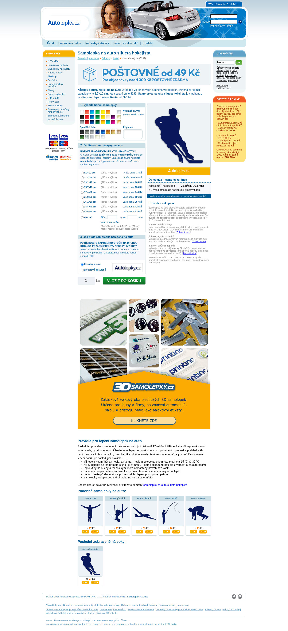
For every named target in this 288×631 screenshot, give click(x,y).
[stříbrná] (118, 111)
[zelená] (97, 117)
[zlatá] (118, 117)
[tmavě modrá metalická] (97, 131)
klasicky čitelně (92, 264)
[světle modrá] (92, 111)
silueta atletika (198, 498)
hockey (220, 75)
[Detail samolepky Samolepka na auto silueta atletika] (193, 531)
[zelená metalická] (81, 136)
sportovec (222, 80)
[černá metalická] (81, 131)
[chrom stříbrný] (102, 136)
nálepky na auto (213, 609)
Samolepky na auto (88, 58)
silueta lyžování (117, 498)
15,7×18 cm (90, 187)
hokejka (221, 78)
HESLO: (206, 22)
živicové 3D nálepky (107, 613)
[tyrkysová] (108, 122)
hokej (116, 58)
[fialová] (113, 117)
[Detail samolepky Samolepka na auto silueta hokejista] (85, 582)
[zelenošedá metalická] (87, 136)
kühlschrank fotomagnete (141, 609)
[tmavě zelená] (97, 122)
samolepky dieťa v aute (191, 609)
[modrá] (92, 117)
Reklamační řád (167, 605)
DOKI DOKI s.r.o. (93, 596)
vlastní (88, 217)
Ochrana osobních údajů (134, 605)
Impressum (182, 605)
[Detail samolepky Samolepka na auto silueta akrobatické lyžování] (112, 531)
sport (238, 78)
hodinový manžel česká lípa (81, 613)
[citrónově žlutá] (102, 111)
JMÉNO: (206, 16)
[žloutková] (102, 122)
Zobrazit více (183, 232)
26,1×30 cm (90, 201)
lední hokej (228, 73)
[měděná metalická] (108, 131)
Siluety (106, 58)
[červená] (87, 117)
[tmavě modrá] (92, 122)
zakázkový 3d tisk (55, 613)
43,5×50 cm (90, 211)
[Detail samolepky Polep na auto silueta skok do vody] (85, 531)
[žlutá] (102, 117)
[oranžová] (108, 111)
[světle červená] (87, 111)
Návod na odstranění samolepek (80, 605)
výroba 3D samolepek (57, 609)
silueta (220, 70)
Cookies (152, 605)
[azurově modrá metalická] (102, 131)
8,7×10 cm (89, 172)
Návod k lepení (53, 605)
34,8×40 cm (90, 206)
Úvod (50, 43)
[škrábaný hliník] (92, 136)
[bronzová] (118, 122)
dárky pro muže (231, 609)
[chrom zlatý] (97, 136)
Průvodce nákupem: (162, 203)
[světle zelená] (97, 111)
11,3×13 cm (90, 177)
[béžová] (108, 117)
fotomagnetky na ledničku (113, 609)
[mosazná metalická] (118, 131)
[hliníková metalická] (92, 131)
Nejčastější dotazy (97, 43)
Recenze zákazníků (125, 43)
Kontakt (148, 43)
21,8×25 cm (90, 197)
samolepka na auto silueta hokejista (165, 484)
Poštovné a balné (69, 43)
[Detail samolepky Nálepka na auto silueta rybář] (166, 531)
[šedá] (81, 122)
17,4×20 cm (90, 192)
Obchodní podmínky (108, 605)
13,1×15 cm (90, 182)
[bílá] (81, 111)
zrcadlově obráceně (95, 269)
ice (236, 73)
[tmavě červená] (87, 122)
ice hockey (230, 75)
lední (219, 73)
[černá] (81, 117)
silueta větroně (144, 498)
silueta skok (90, 498)
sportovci (233, 80)
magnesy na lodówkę (167, 609)
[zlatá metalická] (113, 131)
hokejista (230, 78)
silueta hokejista (90, 549)
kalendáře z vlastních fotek (84, 609)
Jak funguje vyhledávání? (223, 86)
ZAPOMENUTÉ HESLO (221, 26)
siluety (227, 70)
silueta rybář (171, 498)
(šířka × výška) (109, 172)
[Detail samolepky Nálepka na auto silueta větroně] (139, 531)
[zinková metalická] (87, 131)
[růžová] (113, 122)
